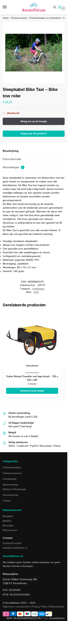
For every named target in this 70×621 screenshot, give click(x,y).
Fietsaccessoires (19, 18)
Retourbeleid (57, 606)
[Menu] (8, 7)
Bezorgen (8, 525)
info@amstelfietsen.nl (15, 547)
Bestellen (8, 516)
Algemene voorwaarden (16, 606)
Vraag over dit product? (34, 133)
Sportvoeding (10, 484)
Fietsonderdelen (12, 467)
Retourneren (10, 530)
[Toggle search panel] (55, 7)
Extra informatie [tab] (12, 159)
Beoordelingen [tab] (13, 167)
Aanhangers (38, 288)
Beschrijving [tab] (10, 150)
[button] (60, 7)
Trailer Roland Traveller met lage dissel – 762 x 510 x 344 (32, 378)
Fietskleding (9, 478)
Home (6, 18)
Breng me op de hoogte (34, 121)
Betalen (7, 520)
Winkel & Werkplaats (14, 489)
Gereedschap (10, 494)
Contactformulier (12, 543)
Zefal (36, 292)
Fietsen (7, 500)
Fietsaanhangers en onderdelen (45, 18)
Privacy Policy (40, 606)
